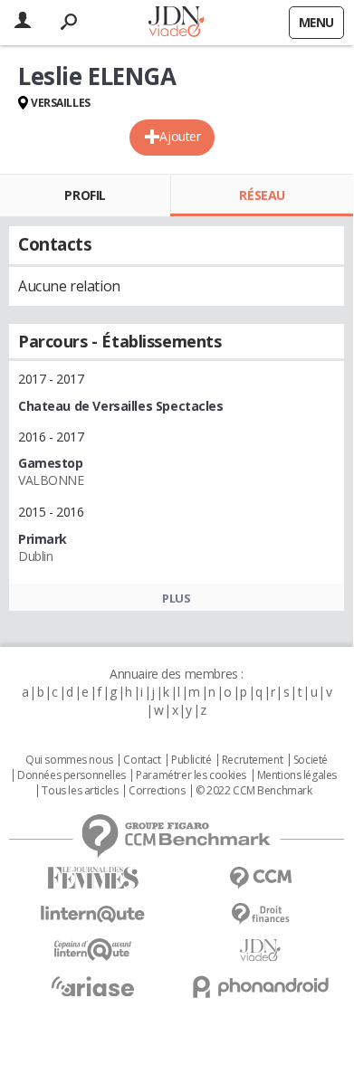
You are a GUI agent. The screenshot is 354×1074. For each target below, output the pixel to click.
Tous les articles (80, 790)
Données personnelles (71, 775)
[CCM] (260, 878)
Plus (176, 598)
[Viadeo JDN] (260, 950)
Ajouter (179, 136)
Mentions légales (297, 775)
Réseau (261, 195)
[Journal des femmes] (93, 878)
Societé (310, 760)
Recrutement (252, 760)
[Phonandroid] (260, 986)
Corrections (157, 790)
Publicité (191, 760)
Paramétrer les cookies (191, 775)
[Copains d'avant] (93, 949)
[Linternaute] (93, 914)
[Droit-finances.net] (260, 914)
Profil (84, 195)
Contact (141, 760)
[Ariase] (93, 986)
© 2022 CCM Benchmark (254, 790)
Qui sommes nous (69, 760)
